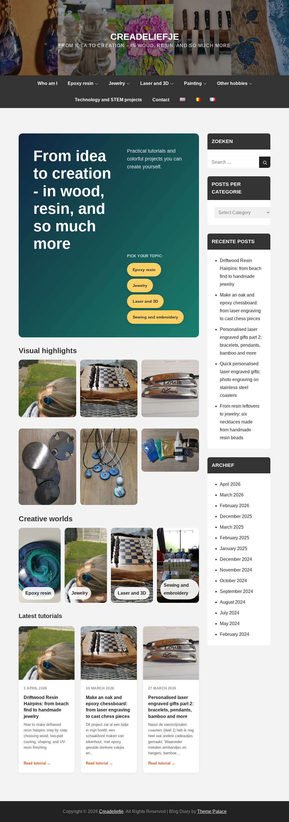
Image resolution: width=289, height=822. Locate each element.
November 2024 (236, 570)
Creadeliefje (144, 37)
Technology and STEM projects (108, 99)
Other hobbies (232, 83)
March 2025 (232, 527)
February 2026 (234, 505)
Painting (193, 83)
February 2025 (234, 537)
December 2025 (236, 516)
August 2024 (232, 602)
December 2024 (236, 559)
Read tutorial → (37, 763)
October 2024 (233, 580)
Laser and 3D (154, 83)
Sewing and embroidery (155, 317)
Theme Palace (212, 811)
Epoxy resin (80, 83)
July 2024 (229, 612)
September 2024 (236, 591)
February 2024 (234, 634)
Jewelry (117, 83)
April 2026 (230, 484)
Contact (160, 99)
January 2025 (233, 548)
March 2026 (232, 495)
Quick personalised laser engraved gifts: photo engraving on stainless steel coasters (240, 379)
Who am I (47, 83)
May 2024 (230, 623)
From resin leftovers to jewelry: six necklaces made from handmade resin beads (239, 422)
